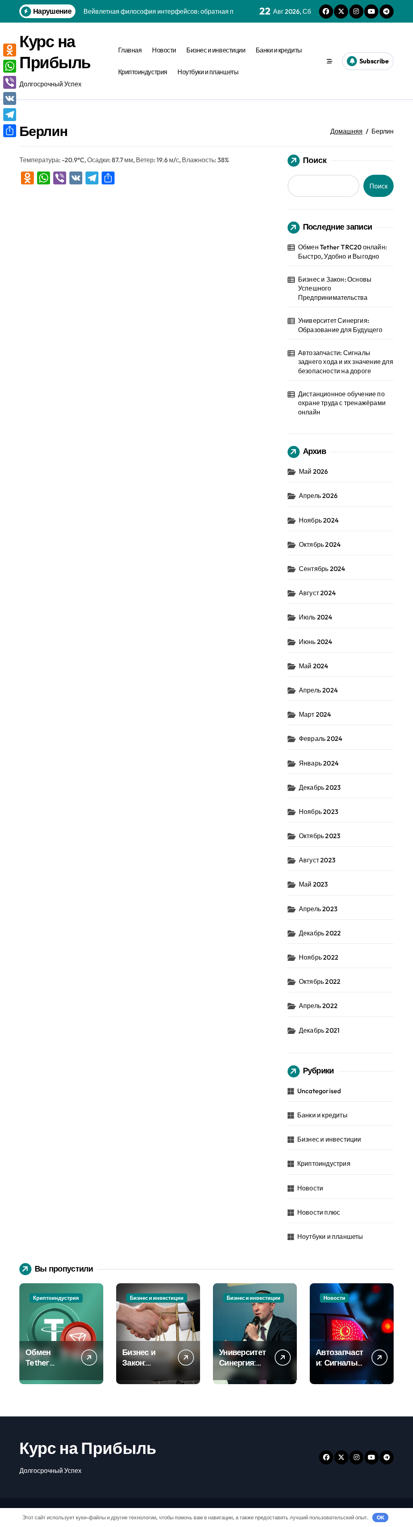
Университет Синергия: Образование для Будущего (340, 324)
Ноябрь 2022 (318, 957)
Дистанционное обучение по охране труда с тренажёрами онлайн (342, 403)
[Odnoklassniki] (10, 50)
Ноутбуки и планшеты (207, 72)
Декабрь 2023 (320, 787)
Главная (130, 50)
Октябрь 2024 (320, 544)
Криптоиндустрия (142, 72)
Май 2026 (313, 471)
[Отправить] (10, 131)
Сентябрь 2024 (322, 569)
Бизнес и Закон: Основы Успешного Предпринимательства (334, 288)
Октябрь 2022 (319, 981)
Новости (164, 50)
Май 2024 (314, 666)
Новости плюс (318, 1212)
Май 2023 (313, 884)
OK (380, 1517)
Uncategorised (319, 1091)
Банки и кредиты (279, 50)
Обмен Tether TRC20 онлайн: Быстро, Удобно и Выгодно (342, 251)
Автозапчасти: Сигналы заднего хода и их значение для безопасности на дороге (345, 362)
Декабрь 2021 (319, 1030)
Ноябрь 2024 (319, 520)
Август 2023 (317, 860)
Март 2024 (315, 714)
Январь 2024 (319, 763)
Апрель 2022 (318, 1006)
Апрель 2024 (318, 690)
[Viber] (10, 82)
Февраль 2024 (320, 738)
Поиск (315, 160)
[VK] (10, 98)
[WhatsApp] (10, 66)
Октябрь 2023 (319, 836)
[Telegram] (10, 115)
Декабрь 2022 (320, 933)
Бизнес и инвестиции (215, 50)
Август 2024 (317, 593)
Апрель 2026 (318, 496)
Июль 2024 (316, 617)
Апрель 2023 (318, 909)
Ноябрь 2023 (318, 811)
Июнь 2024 (316, 642)
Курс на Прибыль (87, 1448)
